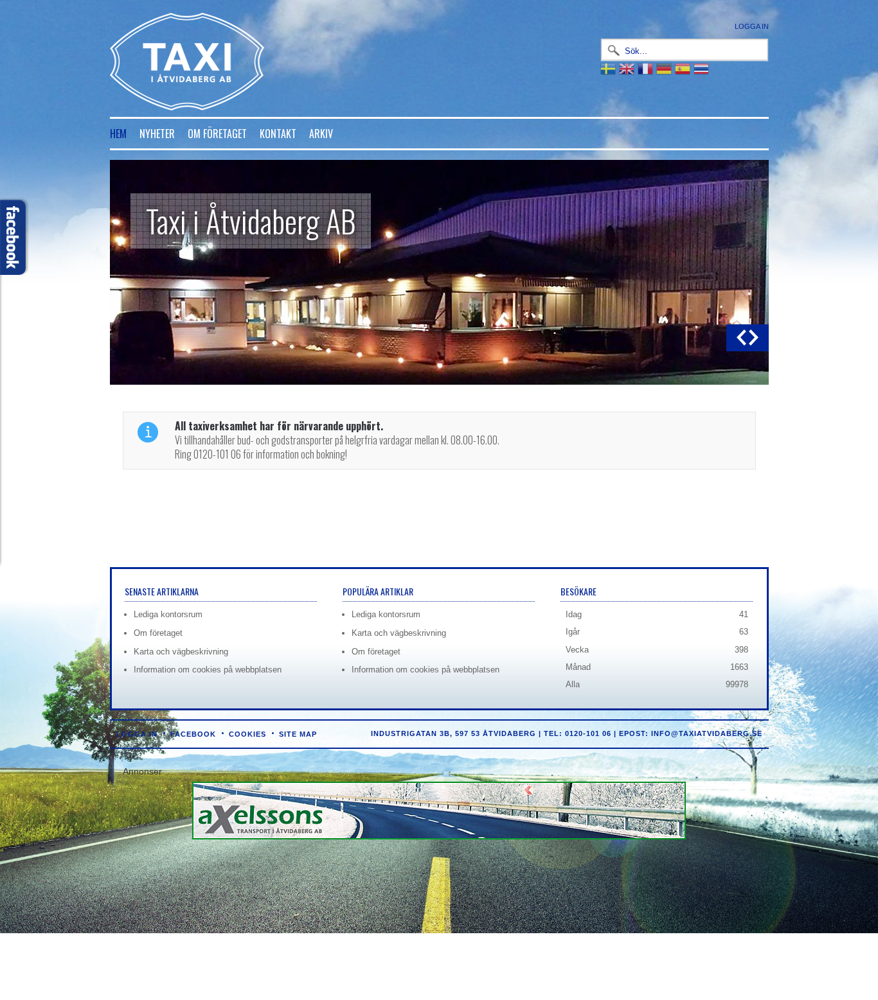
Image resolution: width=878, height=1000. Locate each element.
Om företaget (217, 133)
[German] (665, 68)
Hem (118, 133)
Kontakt (278, 133)
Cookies (247, 734)
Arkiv (321, 133)
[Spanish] (684, 68)
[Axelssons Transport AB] (439, 836)
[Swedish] (609, 68)
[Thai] (703, 68)
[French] (647, 68)
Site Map (298, 734)
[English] (628, 68)
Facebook (193, 734)
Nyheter (157, 133)
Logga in (752, 26)
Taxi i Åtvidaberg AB (250, 220)
